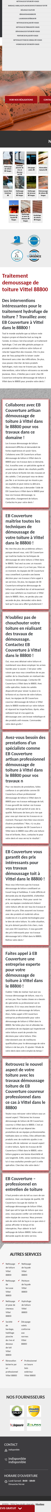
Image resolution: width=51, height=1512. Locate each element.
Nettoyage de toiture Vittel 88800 (10, 1269)
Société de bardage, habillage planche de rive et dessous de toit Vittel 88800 (10, 1338)
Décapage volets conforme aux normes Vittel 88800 (25, 1333)
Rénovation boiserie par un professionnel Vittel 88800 (12, 1368)
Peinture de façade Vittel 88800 (26, 1286)
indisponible (17, 1459)
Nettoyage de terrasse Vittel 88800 (10, 1288)
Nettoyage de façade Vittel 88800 (26, 1269)
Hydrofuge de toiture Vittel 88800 (26, 1307)
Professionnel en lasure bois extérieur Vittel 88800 (30, 1368)
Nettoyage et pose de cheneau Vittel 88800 (10, 1308)
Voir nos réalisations (21, 100)
